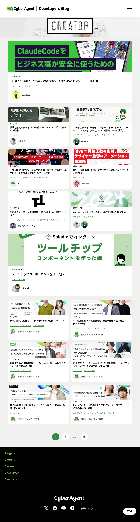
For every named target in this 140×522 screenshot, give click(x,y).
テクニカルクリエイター (106, 135)
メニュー (129, 6)
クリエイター (34, 86)
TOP (130, 511)
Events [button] (9, 479)
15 (84, 437)
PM (13, 86)
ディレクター (42, 177)
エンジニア (21, 86)
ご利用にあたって (87, 508)
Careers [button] (10, 466)
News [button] (8, 460)
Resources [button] (11, 473)
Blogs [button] (8, 453)
